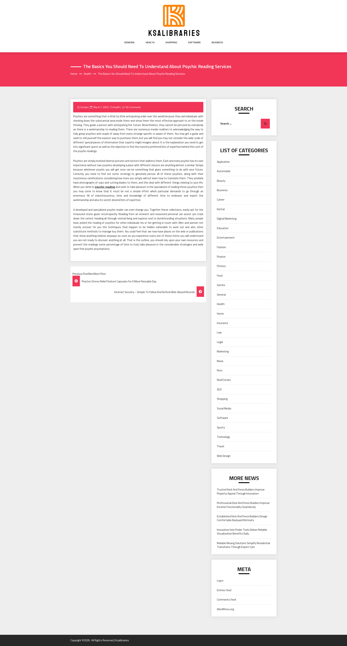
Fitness (221, 266)
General (129, 42)
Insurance (222, 323)
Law (219, 332)
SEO (219, 389)
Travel (220, 446)
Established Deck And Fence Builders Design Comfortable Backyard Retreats (242, 518)
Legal (220, 342)
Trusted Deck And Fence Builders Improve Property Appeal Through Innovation (241, 491)
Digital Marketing (226, 218)
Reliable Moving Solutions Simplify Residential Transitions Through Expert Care (243, 545)
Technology (223, 437)
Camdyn (84, 107)
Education (222, 228)
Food (219, 275)
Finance (221, 256)
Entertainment (226, 237)
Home (220, 314)
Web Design (223, 456)
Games (221, 285)
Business (217, 42)
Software (194, 42)
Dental (221, 209)
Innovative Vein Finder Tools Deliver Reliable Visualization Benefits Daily (242, 532)
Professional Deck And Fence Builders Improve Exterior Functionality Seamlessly (243, 505)
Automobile (223, 171)
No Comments (133, 107)
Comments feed (226, 599)
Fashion (221, 247)
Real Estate (224, 380)
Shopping (171, 42)
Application (223, 162)
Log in (220, 580)
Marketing (223, 351)
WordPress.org (225, 609)
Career (220, 199)
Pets (219, 370)
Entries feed (224, 590)
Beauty (221, 181)
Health (150, 42)
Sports (221, 427)
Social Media (224, 408)
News (220, 361)
